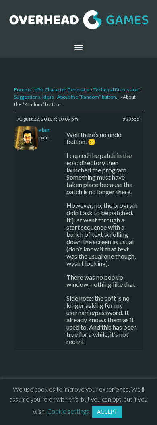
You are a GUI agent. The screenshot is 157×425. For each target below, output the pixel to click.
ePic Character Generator (62, 90)
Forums (22, 90)
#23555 (131, 119)
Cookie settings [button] (68, 411)
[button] (78, 47)
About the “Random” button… (88, 97)
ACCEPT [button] (107, 411)
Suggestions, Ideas (34, 97)
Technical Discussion (115, 90)
